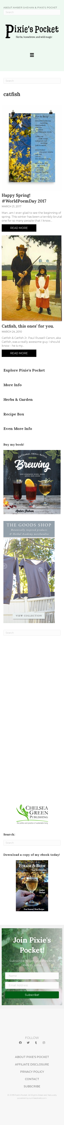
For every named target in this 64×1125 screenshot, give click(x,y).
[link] (32, 1057)
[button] (20, 1043)
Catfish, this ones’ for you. (28, 326)
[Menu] (32, 55)
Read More (19, 228)
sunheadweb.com (38, 1098)
